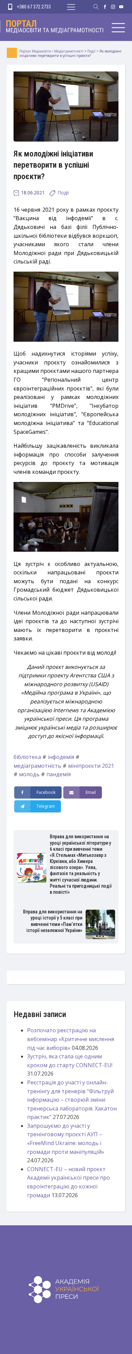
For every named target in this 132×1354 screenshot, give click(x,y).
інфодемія (61, 757)
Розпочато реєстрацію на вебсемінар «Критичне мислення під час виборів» (70, 1039)
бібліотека (27, 757)
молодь (29, 774)
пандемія (58, 774)
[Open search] (96, 7)
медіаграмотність (37, 765)
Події (63, 192)
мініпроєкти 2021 (91, 765)
